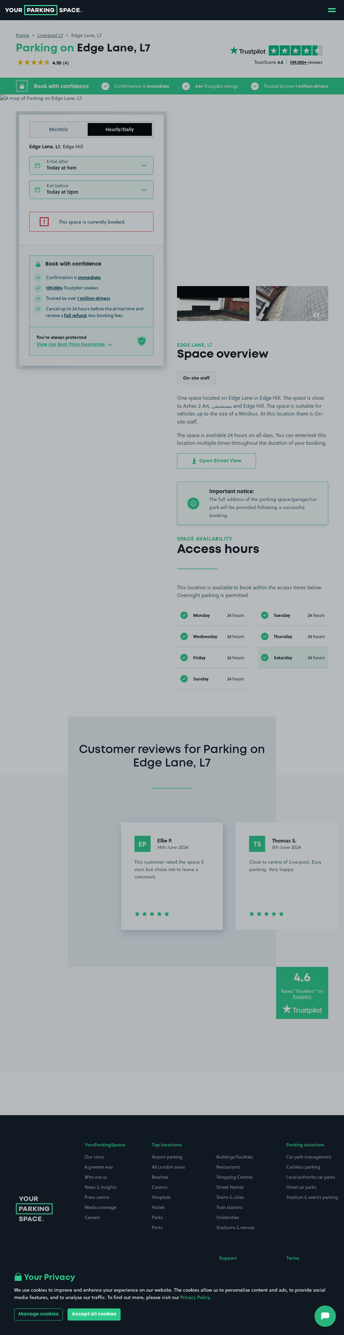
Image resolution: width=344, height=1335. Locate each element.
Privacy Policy (195, 1297)
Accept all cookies (94, 1314)
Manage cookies (38, 1314)
